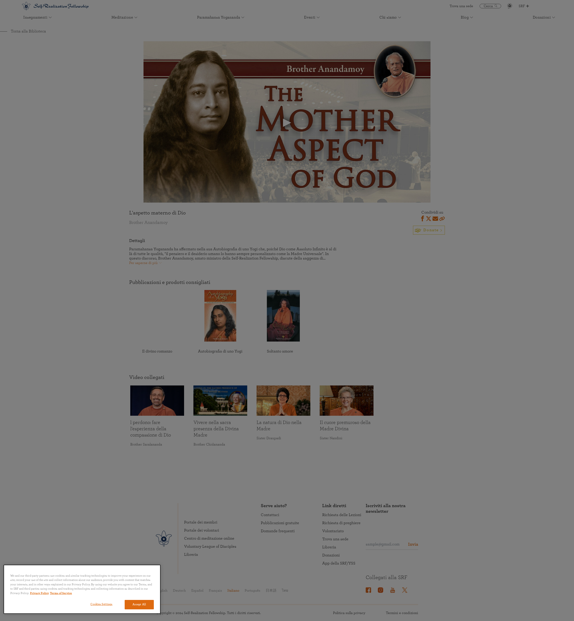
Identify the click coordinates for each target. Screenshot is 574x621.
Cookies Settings (101, 604)
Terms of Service (61, 593)
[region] (82, 589)
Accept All (139, 604)
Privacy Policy (39, 593)
